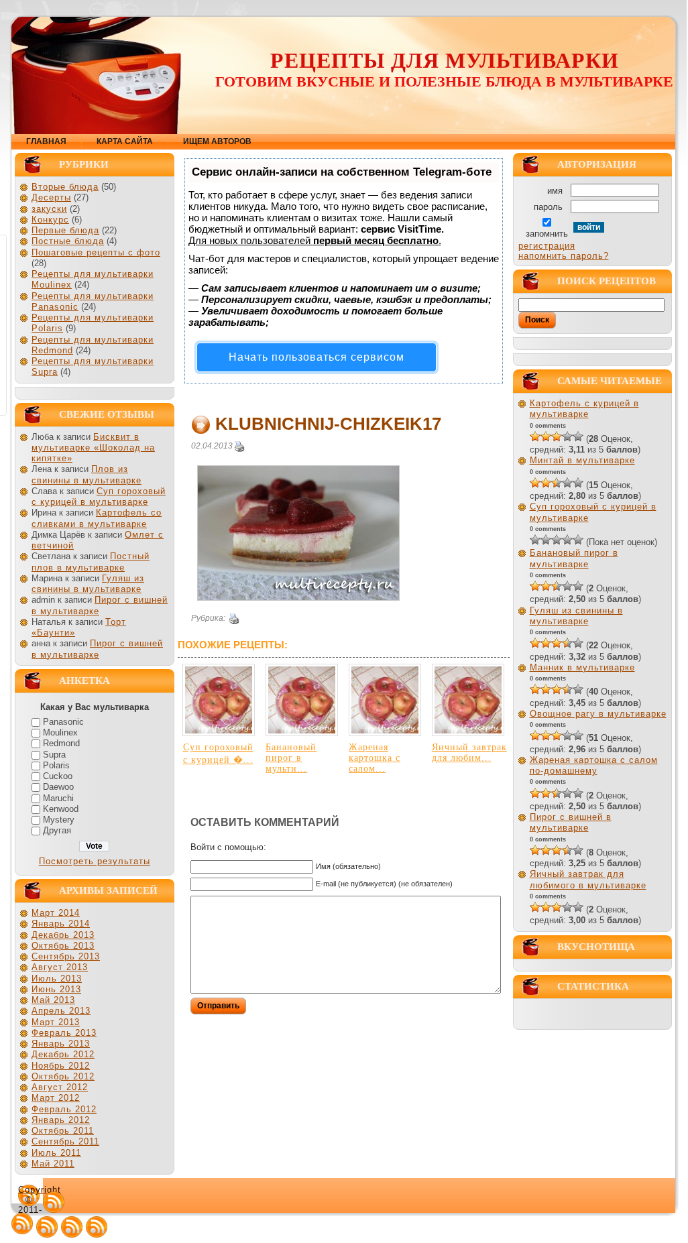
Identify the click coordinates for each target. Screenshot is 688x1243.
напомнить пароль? (563, 256)
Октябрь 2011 (63, 1131)
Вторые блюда (65, 187)
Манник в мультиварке (582, 667)
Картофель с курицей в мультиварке (584, 408)
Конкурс (50, 220)
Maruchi (58, 798)
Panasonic (63, 722)
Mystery (58, 820)
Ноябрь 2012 (61, 1066)
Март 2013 (56, 1022)
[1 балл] (535, 436)
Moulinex (60, 732)
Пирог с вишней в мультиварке (97, 648)
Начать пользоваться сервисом (316, 357)
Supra (54, 755)
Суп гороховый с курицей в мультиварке (99, 496)
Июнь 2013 (56, 989)
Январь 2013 (61, 1044)
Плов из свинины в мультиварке (86, 474)
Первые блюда (65, 230)
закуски (49, 209)
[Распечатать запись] (239, 446)
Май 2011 (53, 1164)
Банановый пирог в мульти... (291, 758)
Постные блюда (68, 241)
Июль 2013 (57, 978)
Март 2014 (56, 913)
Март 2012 (56, 1098)
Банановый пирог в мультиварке (574, 558)
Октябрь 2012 (63, 1076)
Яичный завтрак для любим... (469, 752)
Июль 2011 (56, 1153)
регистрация (546, 246)
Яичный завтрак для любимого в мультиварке (588, 879)
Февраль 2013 (64, 1033)
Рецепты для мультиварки (444, 60)
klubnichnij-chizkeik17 (328, 424)
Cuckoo (57, 776)
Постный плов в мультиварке (91, 561)
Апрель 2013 (61, 1011)
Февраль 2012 (64, 1109)
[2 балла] (545, 436)
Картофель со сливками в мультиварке (97, 518)
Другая (57, 830)
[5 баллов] (578, 436)
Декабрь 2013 (63, 935)
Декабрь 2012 (63, 1054)
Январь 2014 (61, 924)
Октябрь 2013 (63, 946)
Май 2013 (53, 1000)
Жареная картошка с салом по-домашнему (594, 765)
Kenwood (60, 809)
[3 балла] (556, 436)
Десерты (51, 197)
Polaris (56, 765)
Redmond (61, 743)
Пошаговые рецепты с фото (96, 252)
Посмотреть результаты (94, 861)
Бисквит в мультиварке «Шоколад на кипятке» (93, 448)
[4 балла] (567, 436)
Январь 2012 (61, 1120)
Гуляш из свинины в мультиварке (88, 583)
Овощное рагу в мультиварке (598, 714)
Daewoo (58, 787)
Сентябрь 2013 (66, 956)
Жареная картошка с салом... (374, 758)
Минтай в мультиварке (582, 460)
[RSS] (53, 1202)
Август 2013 (60, 967)
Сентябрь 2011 (65, 1141)
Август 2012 (60, 1087)
